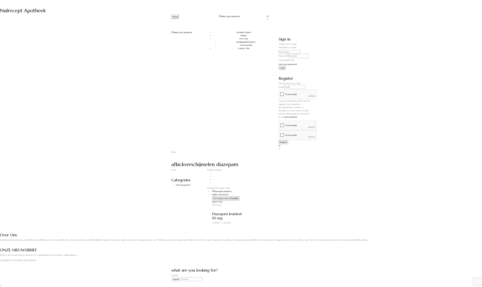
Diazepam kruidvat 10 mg (227, 216)
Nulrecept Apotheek (23, 10)
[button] (289, 18)
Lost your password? (288, 64)
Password (283, 56)
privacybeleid (291, 117)
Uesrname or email (287, 47)
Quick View (217, 201)
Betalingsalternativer (246, 42)
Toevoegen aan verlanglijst (225, 198)
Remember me (287, 60)
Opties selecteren (220, 194)
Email (281, 87)
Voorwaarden (246, 45)
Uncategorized (183, 185)
